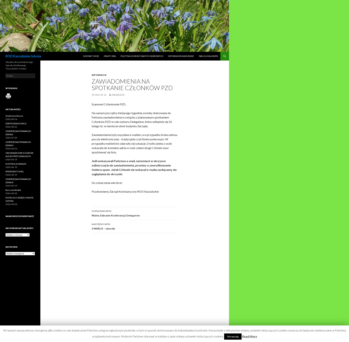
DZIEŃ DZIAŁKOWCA (15, 123)
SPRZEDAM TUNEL (14, 171)
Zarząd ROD (118, 94)
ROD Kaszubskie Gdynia (23, 56)
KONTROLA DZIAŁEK (15, 163)
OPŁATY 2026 (110, 56)
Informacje (99, 75)
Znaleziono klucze (14, 115)
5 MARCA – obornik (103, 226)
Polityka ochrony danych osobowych (142, 56)
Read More (249, 336)
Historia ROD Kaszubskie (181, 56)
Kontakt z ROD (91, 56)
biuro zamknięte (13, 190)
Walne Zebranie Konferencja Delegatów (116, 213)
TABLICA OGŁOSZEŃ (208, 56)
